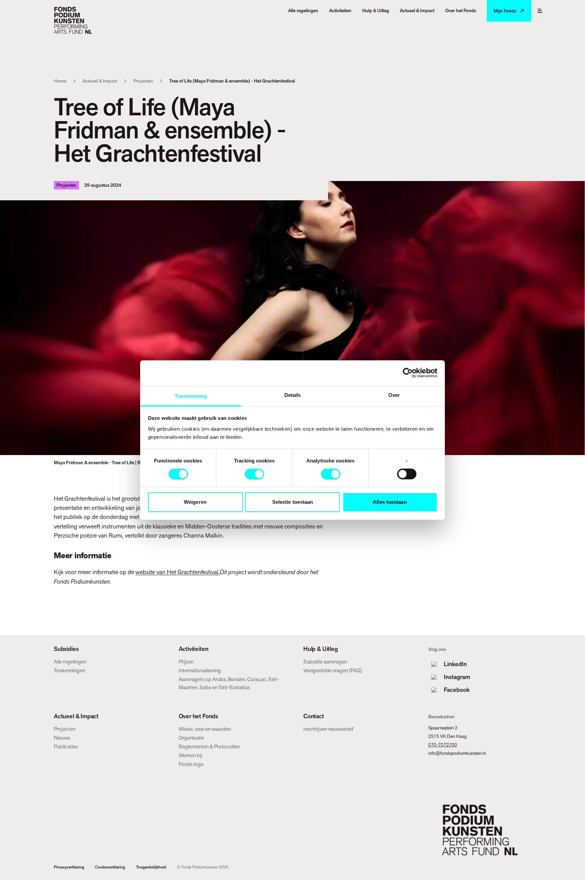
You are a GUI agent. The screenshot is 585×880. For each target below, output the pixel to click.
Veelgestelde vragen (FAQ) (332, 670)
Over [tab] (394, 395)
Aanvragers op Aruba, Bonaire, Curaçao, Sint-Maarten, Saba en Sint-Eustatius (229, 683)
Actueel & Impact (100, 81)
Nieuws (62, 737)
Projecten (143, 81)
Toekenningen (69, 670)
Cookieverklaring (110, 867)
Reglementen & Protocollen (209, 746)
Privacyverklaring (69, 867)
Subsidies (66, 649)
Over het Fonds (198, 716)
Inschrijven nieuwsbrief (328, 728)
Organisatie (191, 737)
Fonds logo (191, 764)
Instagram (457, 677)
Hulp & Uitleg (320, 649)
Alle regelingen (70, 661)
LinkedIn (455, 664)
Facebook (457, 690)
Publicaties (66, 746)
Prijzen (186, 661)
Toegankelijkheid (151, 867)
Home (60, 81)
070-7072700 (442, 745)
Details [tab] (292, 395)
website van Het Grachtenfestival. (177, 572)
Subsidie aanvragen (325, 661)
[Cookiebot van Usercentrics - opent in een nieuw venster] (407, 373)
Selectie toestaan (292, 502)
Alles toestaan (390, 502)
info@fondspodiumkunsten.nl (457, 753)
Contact (313, 716)
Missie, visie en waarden (205, 728)
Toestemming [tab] (191, 396)
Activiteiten (194, 649)
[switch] (254, 474)
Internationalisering (200, 670)
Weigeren (195, 502)
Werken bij (190, 755)
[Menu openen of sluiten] (540, 11)
